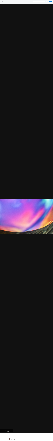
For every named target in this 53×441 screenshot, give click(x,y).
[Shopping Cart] (46, 2)
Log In (48, 1)
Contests (25, 2)
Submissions (40, 433)
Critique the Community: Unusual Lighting (16, 433)
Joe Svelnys (12, 438)
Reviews (16, 2)
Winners (6, 433)
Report (43, 436)
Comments (47, 433)
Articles (12, 2)
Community (21, 2)
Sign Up (51, 1)
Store (29, 2)
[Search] (44, 1)
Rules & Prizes (33, 433)
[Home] (5, 2)
